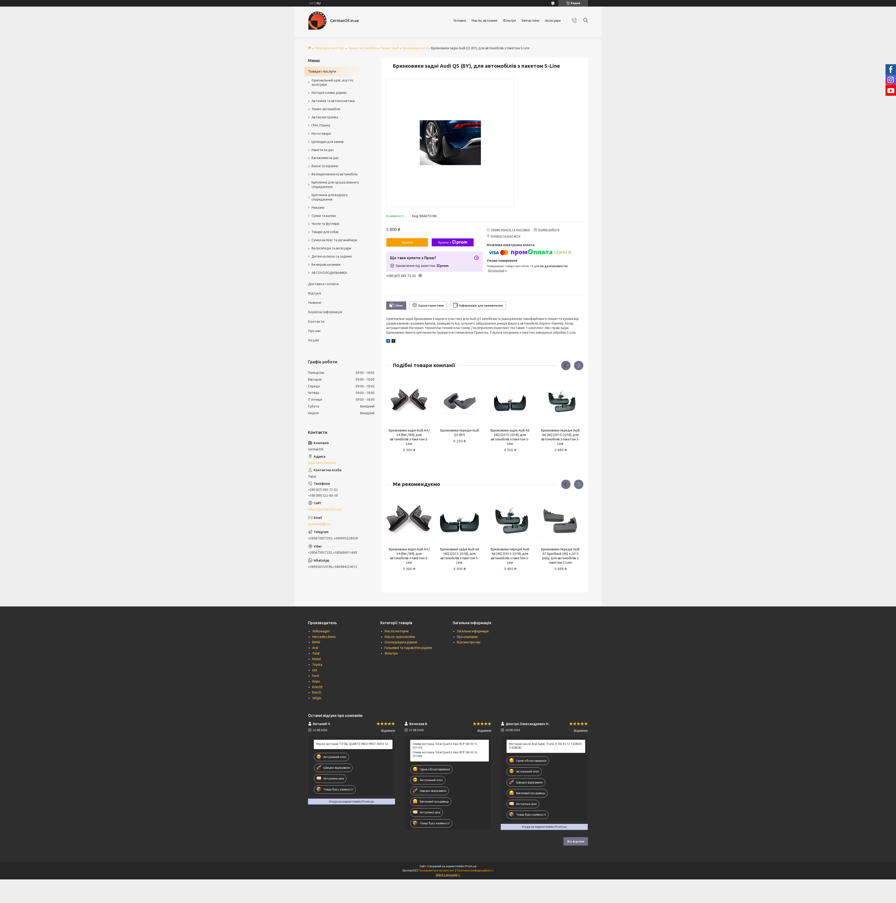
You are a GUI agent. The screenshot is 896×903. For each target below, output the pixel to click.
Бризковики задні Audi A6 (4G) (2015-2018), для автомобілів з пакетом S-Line (509, 437)
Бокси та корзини (325, 166)
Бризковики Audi (415, 48)
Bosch (316, 692)
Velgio (316, 698)
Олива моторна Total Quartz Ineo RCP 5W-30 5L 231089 (445, 754)
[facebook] (388, 341)
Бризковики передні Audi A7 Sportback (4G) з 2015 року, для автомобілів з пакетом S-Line (560, 555)
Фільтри (509, 20)
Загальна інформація (473, 631)
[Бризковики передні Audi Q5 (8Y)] (460, 401)
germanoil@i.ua (319, 524)
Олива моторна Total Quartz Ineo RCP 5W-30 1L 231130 (445, 745)
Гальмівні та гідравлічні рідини (408, 648)
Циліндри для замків (328, 142)
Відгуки (314, 293)
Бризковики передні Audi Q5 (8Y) (459, 432)
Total (316, 653)
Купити (407, 242)
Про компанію (467, 637)
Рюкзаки (318, 207)
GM (314, 670)
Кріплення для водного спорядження (330, 197)
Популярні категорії (330, 48)
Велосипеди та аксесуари (331, 248)
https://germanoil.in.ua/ (325, 509)
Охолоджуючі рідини (401, 642)
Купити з (444, 242)
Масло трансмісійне (400, 637)
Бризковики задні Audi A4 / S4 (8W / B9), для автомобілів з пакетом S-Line (409, 437)
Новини (314, 303)
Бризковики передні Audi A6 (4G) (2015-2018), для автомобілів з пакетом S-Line (560, 437)
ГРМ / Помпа (321, 125)
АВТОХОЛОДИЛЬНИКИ (329, 273)
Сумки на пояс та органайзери (334, 240)
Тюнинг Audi (389, 48)
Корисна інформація (325, 312)
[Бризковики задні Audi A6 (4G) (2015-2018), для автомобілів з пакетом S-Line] (510, 401)
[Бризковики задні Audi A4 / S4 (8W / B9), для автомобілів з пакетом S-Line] (409, 401)
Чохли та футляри (325, 224)
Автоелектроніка (325, 117)
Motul (316, 659)
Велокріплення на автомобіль (335, 174)
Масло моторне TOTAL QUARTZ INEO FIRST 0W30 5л (352, 743)
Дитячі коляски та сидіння (332, 256)
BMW (316, 642)
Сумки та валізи (324, 216)
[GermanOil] (317, 20)
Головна (460, 20)
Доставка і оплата (323, 284)
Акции (313, 340)
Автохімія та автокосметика (333, 101)
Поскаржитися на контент (437, 870)
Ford (315, 676)
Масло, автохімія (484, 20)
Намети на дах (323, 150)
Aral (315, 648)
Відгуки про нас (469, 642)
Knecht (317, 687)
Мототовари (321, 133)
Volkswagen (321, 631)
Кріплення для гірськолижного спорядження (335, 185)
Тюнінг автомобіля (362, 48)
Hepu (316, 681)
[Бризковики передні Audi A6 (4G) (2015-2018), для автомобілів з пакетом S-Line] (560, 401)
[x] (393, 341)
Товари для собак (325, 232)
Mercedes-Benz (324, 637)
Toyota (317, 664)
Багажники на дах (325, 158)
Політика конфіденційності (475, 870)
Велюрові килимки (326, 264)
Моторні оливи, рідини (329, 93)
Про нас (314, 331)
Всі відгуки (575, 841)
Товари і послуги (322, 71)
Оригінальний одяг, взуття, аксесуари (333, 82)
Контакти (316, 321)
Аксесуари (553, 20)
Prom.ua (470, 866)
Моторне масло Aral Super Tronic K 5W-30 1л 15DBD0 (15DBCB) (545, 745)
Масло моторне (397, 631)
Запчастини (530, 20)
